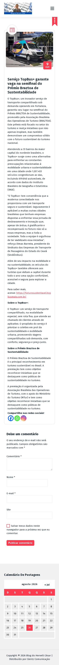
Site (9, 509)
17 (15, 620)
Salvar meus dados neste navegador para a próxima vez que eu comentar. (28, 529)
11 (22, 613)
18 (22, 620)
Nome (11, 477)
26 (29, 627)
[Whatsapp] (17, 418)
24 (15, 627)
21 (44, 620)
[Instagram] (23, 418)
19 (29, 620)
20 (36, 620)
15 (51, 613)
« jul (47, 584)
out (47, 65)
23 (8, 627)
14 (44, 613)
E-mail (11, 493)
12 (29, 613)
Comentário (14, 456)
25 (22, 627)
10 (15, 613)
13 (37, 613)
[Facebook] (11, 418)
